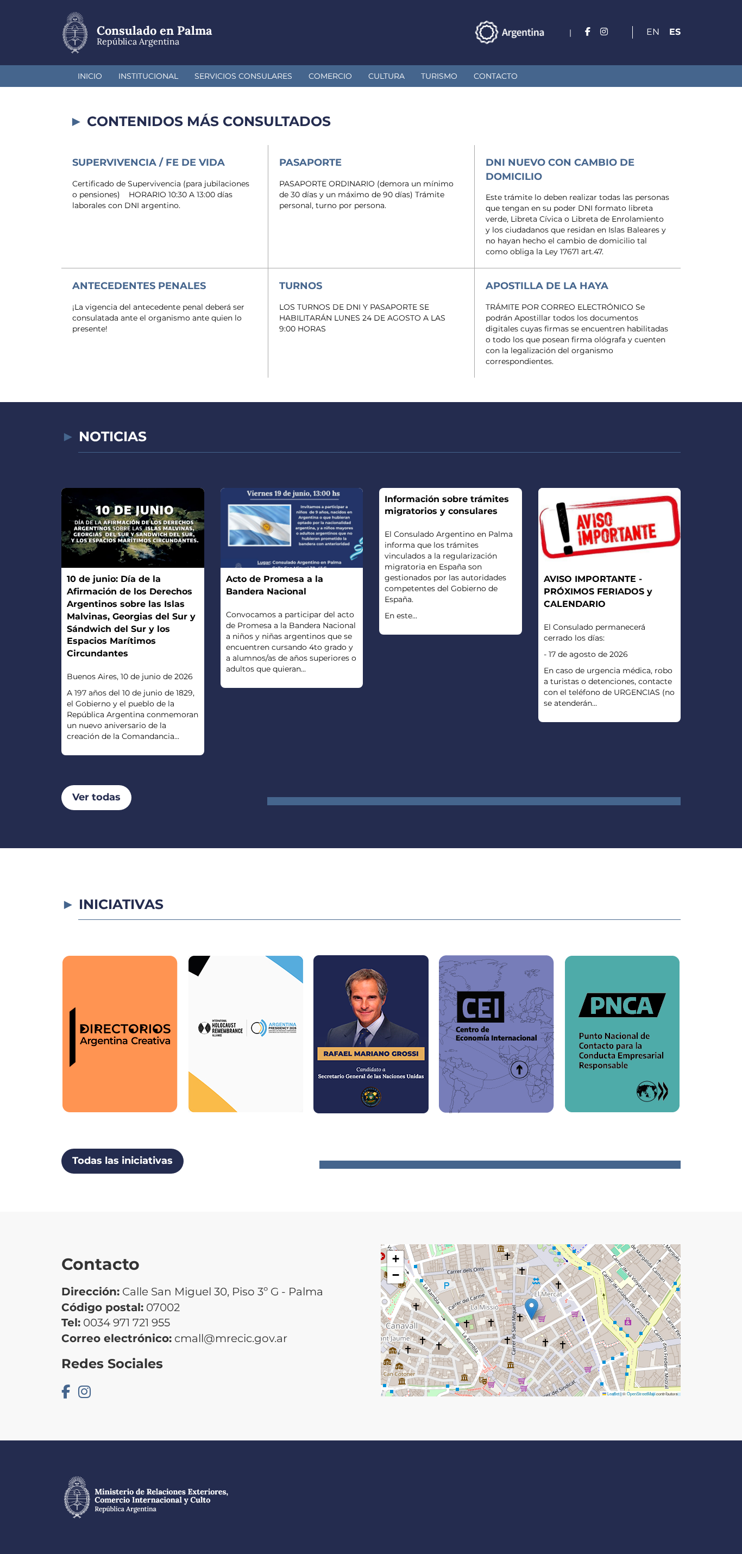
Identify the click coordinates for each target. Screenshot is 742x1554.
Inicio (90, 76)
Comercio (330, 76)
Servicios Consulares (243, 76)
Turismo (439, 76)
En (652, 32)
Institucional (148, 76)
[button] (531, 1309)
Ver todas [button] (96, 797)
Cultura (386, 76)
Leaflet (612, 1393)
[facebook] (587, 32)
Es (675, 32)
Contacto (496, 76)
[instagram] (604, 32)
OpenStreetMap (641, 1393)
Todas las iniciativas (122, 1161)
